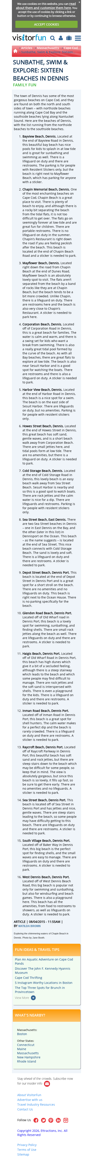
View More (22, 998)
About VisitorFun (29, 1095)
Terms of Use (26, 1150)
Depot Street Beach (36, 572)
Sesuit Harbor (40, 366)
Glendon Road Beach (37, 613)
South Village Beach (36, 840)
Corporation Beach (36, 324)
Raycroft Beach (33, 747)
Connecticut (25, 1045)
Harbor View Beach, (36, 390)
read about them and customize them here (46, 6)
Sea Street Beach (34, 519)
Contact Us (25, 1109)
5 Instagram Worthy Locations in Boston (43, 983)
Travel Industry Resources (36, 1104)
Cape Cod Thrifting (28, 978)
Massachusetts (48, 47)
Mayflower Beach (34, 263)
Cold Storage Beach (36, 471)
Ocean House (56, 597)
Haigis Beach (31, 653)
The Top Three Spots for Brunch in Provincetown (40, 990)
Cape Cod (71, 47)
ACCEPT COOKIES (46, 24)
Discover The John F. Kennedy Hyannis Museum (42, 970)
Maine (21, 1049)
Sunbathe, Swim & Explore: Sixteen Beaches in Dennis (47, 52)
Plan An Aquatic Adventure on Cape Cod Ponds (44, 961)
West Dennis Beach (36, 877)
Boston (22, 1034)
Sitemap (23, 1154)
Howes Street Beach (36, 426)
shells (38, 629)
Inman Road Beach (36, 711)
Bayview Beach (33, 136)
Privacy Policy (27, 1145)
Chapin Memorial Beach (39, 189)
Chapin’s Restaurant (37, 239)
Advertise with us (29, 1100)
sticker (44, 255)
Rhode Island (26, 1061)
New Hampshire (28, 1057)
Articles (26, 47)
